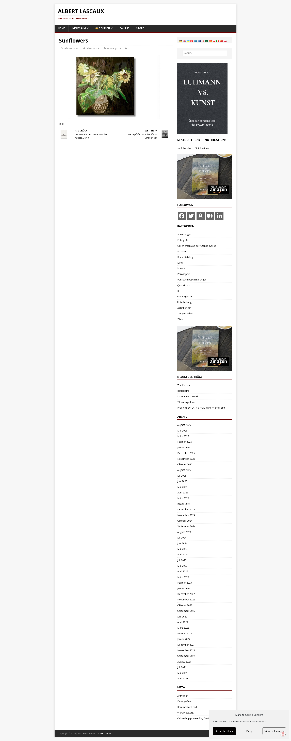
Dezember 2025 (186, 453)
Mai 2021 (182, 673)
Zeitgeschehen (185, 313)
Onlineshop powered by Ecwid (193, 718)
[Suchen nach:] (205, 53)
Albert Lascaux (94, 48)
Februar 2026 (184, 441)
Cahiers (124, 28)
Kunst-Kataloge (185, 257)
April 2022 (182, 622)
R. (178, 290)
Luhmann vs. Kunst (187, 396)
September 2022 (186, 610)
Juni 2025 (182, 481)
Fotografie (183, 240)
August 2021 (184, 661)
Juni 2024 (182, 543)
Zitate (180, 319)
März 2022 (183, 627)
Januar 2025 (183, 503)
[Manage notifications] (283, 733)
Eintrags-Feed (184, 701)
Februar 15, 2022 (72, 48)
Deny (249, 731)
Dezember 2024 (186, 509)
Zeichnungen (184, 307)
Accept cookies (224, 731)
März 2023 (183, 577)
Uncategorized (114, 48)
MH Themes (105, 733)
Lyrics (180, 262)
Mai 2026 (182, 430)
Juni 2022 (182, 616)
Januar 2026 (183, 447)
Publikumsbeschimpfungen (191, 279)
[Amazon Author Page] (201, 216)
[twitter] (191, 216)
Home (61, 28)
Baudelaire (183, 390)
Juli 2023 (181, 560)
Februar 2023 (184, 582)
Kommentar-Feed (187, 707)
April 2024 (182, 554)
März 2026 (183, 436)
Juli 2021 (181, 667)
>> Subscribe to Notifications (193, 148)
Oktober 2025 (184, 464)
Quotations (183, 285)
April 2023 (182, 571)
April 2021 (182, 678)
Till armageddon (186, 402)
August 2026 (184, 424)
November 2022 (186, 599)
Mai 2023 (182, 565)
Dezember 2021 (186, 644)
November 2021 (186, 650)
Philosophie (183, 274)
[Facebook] (182, 216)
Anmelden (182, 695)
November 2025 (186, 458)
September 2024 (186, 526)
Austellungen (184, 234)
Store (140, 28)
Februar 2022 (184, 633)
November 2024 (186, 515)
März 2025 (183, 498)
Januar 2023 (183, 588)
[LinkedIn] (219, 216)
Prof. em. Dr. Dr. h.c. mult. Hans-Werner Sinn (201, 407)
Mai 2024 (182, 548)
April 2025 (182, 492)
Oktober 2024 (184, 520)
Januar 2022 (183, 639)
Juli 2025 (181, 475)
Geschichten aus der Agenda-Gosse (196, 245)
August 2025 (184, 469)
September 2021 (186, 655)
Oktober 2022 (184, 605)
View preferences (274, 731)
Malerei (181, 268)
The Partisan (184, 385)
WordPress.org (185, 712)
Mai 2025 (182, 487)
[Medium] (210, 216)
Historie (181, 251)
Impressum (79, 28)
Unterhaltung (184, 302)
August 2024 (184, 532)
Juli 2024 (181, 537)
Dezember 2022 (186, 594)
